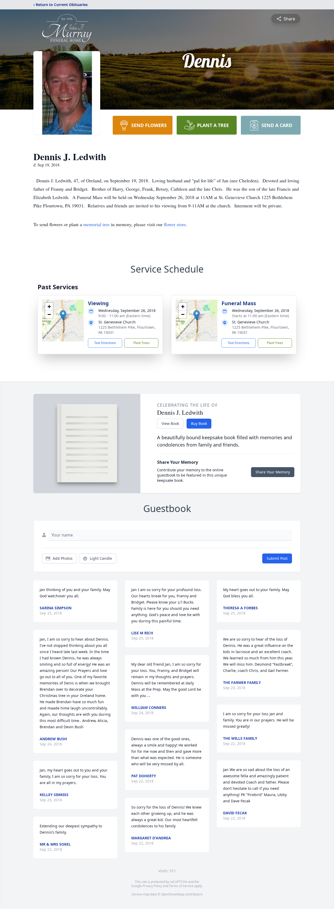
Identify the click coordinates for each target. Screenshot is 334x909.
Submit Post (277, 558)
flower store (175, 224)
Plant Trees (141, 343)
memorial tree (96, 224)
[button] (63, 315)
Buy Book (199, 423)
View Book (170, 423)
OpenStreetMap (172, 894)
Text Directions (105, 343)
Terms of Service (181, 886)
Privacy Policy (152, 886)
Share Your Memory (272, 471)
